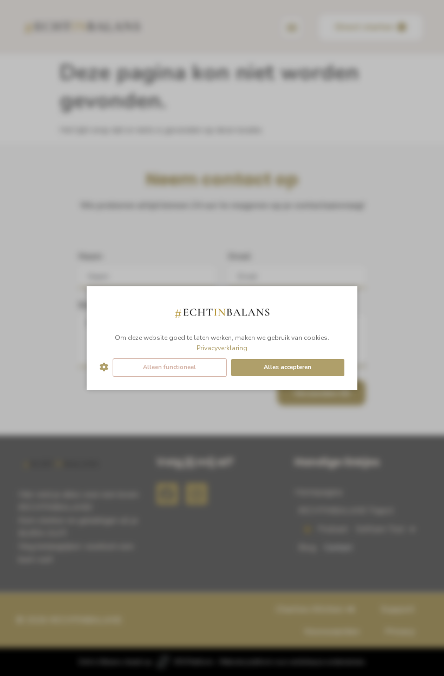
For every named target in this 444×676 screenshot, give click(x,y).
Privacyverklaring (222, 348)
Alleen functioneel (169, 367)
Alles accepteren (287, 367)
